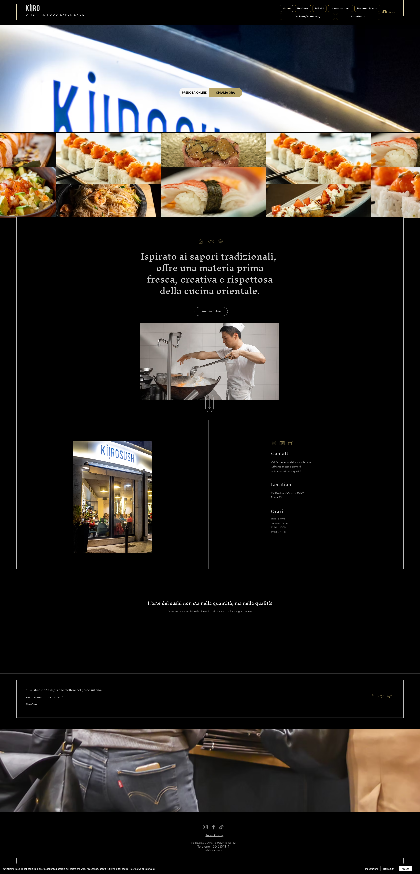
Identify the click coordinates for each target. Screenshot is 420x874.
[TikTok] (221, 827)
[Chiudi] (416, 868)
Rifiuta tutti (388, 868)
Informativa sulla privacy (142, 868)
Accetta (405, 868)
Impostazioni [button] (371, 868)
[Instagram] (205, 827)
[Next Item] (414, 176)
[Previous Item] (6, 176)
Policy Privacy (214, 835)
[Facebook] (213, 827)
